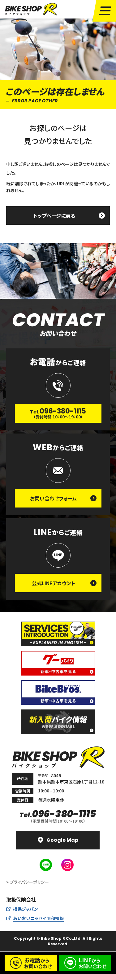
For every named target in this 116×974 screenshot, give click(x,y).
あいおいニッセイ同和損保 (38, 918)
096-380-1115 (58, 814)
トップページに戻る (54, 215)
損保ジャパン (25, 909)
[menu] (105, 11)
